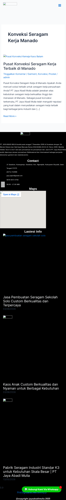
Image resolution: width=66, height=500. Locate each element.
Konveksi (42, 74)
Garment (32, 74)
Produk (52, 74)
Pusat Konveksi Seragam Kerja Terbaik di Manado (29, 66)
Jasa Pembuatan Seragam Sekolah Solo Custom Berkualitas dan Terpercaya (30, 301)
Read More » (9, 116)
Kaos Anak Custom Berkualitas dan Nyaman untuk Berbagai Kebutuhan (31, 386)
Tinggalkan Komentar (14, 74)
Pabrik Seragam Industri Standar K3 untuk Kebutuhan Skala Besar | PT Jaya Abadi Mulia (31, 472)
